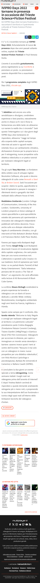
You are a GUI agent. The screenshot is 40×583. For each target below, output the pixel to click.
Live (37, 4)
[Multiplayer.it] (8, 1)
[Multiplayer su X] (13, 524)
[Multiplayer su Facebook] (10, 524)
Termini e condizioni (30, 554)
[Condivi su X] (29, 37)
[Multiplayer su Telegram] (20, 524)
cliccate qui (16, 85)
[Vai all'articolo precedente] (38, 369)
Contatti (21, 556)
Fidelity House (31, 568)
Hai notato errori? (8, 416)
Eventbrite (28, 66)
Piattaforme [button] (6, 4)
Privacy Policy (20, 554)
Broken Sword (13, 182)
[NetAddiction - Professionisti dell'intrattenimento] (24, 564)
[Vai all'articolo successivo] (2, 369)
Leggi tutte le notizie (31, 512)
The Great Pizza (13, 571)
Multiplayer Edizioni (25, 571)
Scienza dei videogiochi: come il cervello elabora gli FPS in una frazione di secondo (5, 463)
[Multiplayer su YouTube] (27, 524)
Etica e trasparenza (12, 556)
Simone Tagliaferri (12, 33)
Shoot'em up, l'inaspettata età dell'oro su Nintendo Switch (27, 460)
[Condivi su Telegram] (37, 37)
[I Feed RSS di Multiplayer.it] (30, 524)
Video (31, 4)
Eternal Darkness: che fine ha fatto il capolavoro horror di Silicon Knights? (34, 460)
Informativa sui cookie (9, 554)
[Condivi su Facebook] (26, 37)
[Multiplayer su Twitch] (23, 524)
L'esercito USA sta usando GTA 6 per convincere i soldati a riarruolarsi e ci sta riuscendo (20, 499)
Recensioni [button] (17, 4)
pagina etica (24, 435)
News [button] (26, 4)
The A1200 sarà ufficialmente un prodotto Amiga (27, 495)
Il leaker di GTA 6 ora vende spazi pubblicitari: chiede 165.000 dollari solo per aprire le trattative (5, 499)
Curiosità (7, 408)
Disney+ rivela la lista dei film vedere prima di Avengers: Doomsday (34, 498)
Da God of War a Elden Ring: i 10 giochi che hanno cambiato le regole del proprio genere (12, 463)
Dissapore (23, 568)
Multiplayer (7, 568)
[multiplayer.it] (20, 521)
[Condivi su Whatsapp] (33, 37)
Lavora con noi (28, 556)
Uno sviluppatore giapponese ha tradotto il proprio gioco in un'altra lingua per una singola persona (20, 464)
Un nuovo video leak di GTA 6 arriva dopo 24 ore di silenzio (12, 496)
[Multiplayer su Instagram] (17, 524)
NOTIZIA (3, 33)
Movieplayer (15, 568)
